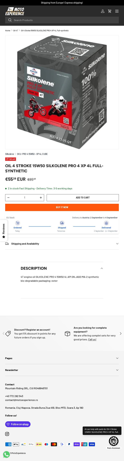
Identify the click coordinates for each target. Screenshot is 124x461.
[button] (109, 11)
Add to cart (83, 197)
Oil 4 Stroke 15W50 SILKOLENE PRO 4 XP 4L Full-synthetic (45, 30)
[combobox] (62, 20)
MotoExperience (19, 453)
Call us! (92, 339)
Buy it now (62, 207)
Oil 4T (15, 30)
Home (7, 30)
